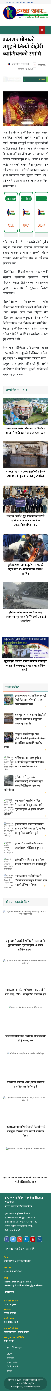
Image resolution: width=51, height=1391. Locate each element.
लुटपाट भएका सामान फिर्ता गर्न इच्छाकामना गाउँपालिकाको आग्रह (25, 1179)
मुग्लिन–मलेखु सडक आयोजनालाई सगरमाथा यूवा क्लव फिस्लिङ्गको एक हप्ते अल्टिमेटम (25, 617)
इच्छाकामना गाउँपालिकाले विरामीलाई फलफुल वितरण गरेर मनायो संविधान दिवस (31, 880)
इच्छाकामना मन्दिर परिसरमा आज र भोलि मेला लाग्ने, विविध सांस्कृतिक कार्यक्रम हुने (30, 828)
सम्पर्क (9, 1371)
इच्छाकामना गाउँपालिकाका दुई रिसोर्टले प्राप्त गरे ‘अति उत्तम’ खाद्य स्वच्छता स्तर (25, 430)
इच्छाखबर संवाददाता (20, 64)
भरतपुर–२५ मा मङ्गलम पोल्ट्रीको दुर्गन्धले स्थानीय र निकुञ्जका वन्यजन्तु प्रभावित (25, 473)
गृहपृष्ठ (9, 1353)
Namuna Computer (32, 1386)
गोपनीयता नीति (12, 1366)
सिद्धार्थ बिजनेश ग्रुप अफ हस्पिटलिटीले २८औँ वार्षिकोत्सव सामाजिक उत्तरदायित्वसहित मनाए (25, 520)
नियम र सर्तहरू (12, 1362)
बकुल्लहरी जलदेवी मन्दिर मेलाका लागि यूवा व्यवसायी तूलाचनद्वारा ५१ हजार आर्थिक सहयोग (25, 665)
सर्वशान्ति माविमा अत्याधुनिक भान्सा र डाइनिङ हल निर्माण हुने (31, 862)
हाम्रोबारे (10, 1358)
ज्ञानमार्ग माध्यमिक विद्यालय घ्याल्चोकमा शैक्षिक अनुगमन (29, 845)
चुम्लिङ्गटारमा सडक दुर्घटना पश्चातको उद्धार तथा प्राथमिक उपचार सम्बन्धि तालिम (25, 569)
